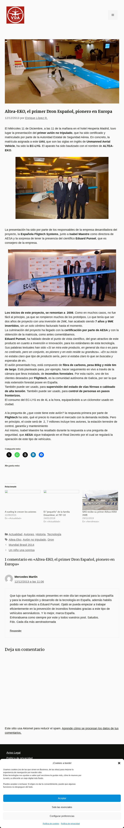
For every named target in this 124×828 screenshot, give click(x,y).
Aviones (29, 534)
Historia (41, 534)
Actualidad (15, 534)
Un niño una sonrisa (22, 550)
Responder (15, 630)
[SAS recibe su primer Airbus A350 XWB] (100, 500)
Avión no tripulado (34, 539)
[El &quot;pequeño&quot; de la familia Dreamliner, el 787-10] (61, 500)
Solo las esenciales (62, 807)
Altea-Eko (15, 539)
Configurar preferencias (62, 816)
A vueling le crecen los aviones (20, 511)
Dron (51, 539)
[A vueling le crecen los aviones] (22, 500)
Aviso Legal (13, 752)
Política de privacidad (70, 824)
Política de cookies (51, 824)
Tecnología (54, 534)
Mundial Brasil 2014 (21, 544)
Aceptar (62, 798)
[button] (119, 763)
